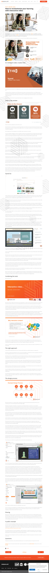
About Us (3, 568)
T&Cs (5, 568)
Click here (6, 543)
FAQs (12, 568)
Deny (38, 569)
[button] (47, 563)
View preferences (45, 569)
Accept (32, 569)
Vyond (32, 33)
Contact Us (15, 568)
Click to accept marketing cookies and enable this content (24, 50)
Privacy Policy (39, 571)
